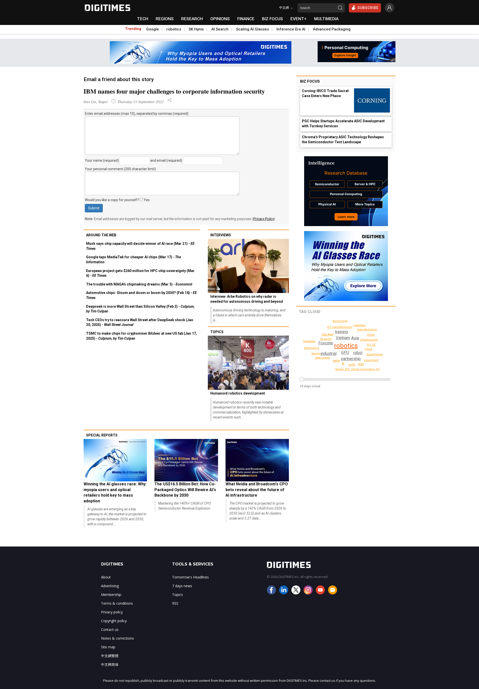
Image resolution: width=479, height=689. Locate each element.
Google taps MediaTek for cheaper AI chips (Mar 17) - (133, 259)
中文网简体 (110, 664)
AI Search (220, 29)
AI (343, 363)
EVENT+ (298, 18)
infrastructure (369, 339)
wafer (336, 360)
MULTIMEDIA (326, 18)
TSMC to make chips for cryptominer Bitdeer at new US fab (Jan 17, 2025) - (141, 335)
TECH (142, 18)
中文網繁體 (110, 655)
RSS (175, 603)
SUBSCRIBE (368, 8)
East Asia (327, 334)
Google (152, 29)
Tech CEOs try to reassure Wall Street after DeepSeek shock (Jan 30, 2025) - (139, 322)
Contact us (110, 629)
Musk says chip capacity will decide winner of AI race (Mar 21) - (140, 246)
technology (340, 321)
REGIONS (165, 18)
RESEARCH (192, 18)
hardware (309, 341)
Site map (108, 647)
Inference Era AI (290, 29)
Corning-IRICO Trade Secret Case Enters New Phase (325, 93)
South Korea (374, 354)
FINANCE (245, 18)
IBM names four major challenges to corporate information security (174, 91)
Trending (133, 29)
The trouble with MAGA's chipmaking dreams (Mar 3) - (139, 284)
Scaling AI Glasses (252, 29)
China (370, 334)
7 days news (182, 585)
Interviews (220, 235)
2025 (361, 364)
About (106, 577)
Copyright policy (114, 620)
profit (351, 364)
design (316, 353)
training (341, 331)
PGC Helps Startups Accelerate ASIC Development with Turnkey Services (343, 123)
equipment (371, 360)
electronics (311, 348)
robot (357, 352)
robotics (173, 29)
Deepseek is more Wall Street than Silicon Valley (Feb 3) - (140, 308)
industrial (329, 353)
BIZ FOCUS (272, 18)
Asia (355, 338)
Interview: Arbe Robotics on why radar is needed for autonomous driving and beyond (246, 298)
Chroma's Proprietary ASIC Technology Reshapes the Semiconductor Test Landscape (343, 139)
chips (368, 349)
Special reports (102, 435)
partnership (351, 358)
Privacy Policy (263, 219)
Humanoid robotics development (237, 393)
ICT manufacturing (339, 327)
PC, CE (371, 344)
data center (322, 357)
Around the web (101, 235)
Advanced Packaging (332, 29)
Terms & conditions (117, 603)
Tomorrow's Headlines (190, 577)
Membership (111, 594)
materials (359, 325)
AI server (326, 339)
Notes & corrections (117, 638)
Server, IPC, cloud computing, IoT (357, 369)
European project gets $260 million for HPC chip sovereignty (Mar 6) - (140, 273)
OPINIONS (220, 18)
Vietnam (343, 337)
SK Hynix (196, 29)
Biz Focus (310, 81)
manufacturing (367, 329)
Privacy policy (112, 612)
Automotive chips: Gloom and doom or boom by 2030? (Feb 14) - (141, 295)
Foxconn (325, 343)
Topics (217, 332)
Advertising (110, 585)
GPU (345, 352)
